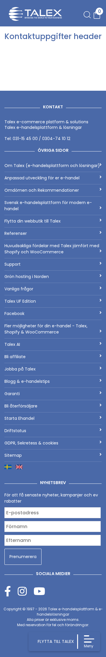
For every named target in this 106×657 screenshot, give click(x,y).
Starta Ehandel (19, 418)
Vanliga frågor (18, 289)
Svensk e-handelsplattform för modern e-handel (48, 206)
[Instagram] (26, 591)
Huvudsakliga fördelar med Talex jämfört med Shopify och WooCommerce (51, 249)
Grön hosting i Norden (26, 276)
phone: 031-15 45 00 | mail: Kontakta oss (50, 49)
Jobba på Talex (20, 369)
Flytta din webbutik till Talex (32, 221)
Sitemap (13, 455)
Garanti (12, 394)
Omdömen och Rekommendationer (41, 190)
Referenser (15, 233)
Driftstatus (15, 431)
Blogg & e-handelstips (27, 381)
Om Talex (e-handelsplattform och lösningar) (52, 166)
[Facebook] (11, 591)
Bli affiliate (15, 357)
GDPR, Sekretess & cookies (31, 443)
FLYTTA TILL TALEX (56, 641)
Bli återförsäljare (20, 406)
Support (12, 264)
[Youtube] (39, 591)
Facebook (14, 313)
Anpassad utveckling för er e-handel (42, 178)
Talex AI (12, 344)
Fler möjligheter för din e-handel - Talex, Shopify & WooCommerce (45, 329)
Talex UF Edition (20, 301)
